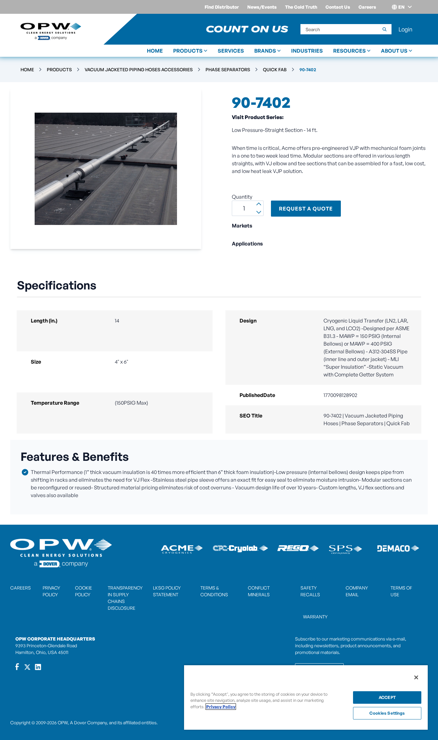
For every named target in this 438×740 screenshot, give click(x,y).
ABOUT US (394, 50)
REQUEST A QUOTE (306, 208)
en (401, 7)
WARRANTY (315, 616)
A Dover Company (88, 722)
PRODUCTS (188, 50)
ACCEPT (387, 697)
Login (405, 29)
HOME (155, 50)
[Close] (416, 677)
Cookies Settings (387, 713)
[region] (306, 697)
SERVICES (231, 50)
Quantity (242, 197)
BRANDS (265, 50)
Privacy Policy (220, 706)
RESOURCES (349, 50)
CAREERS (20, 587)
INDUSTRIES (307, 50)
